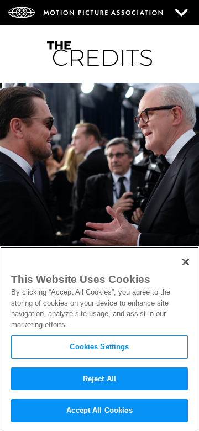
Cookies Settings (99, 347)
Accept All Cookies (99, 410)
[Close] (186, 262)
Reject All (99, 379)
